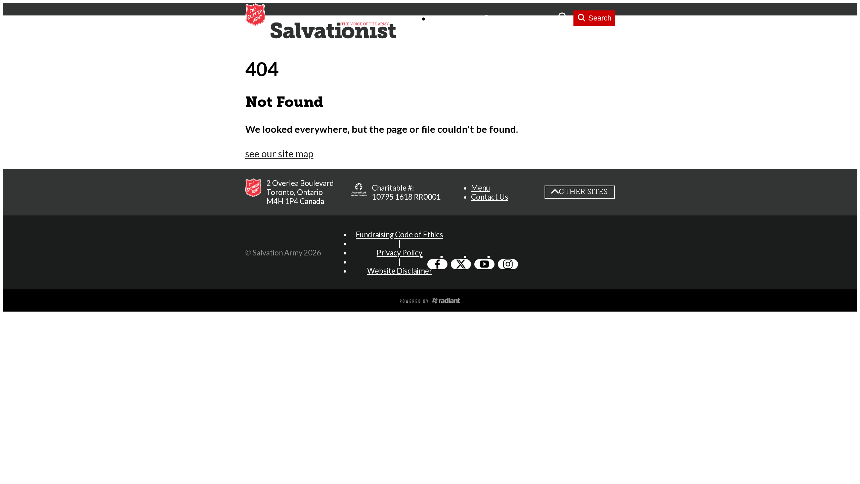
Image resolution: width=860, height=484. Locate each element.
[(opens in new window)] (430, 300)
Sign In (504, 18)
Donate (539, 18)
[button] (480, 187)
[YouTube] (484, 264)
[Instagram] (508, 264)
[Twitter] (461, 264)
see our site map (279, 153)
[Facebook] (437, 264)
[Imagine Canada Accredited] (359, 192)
